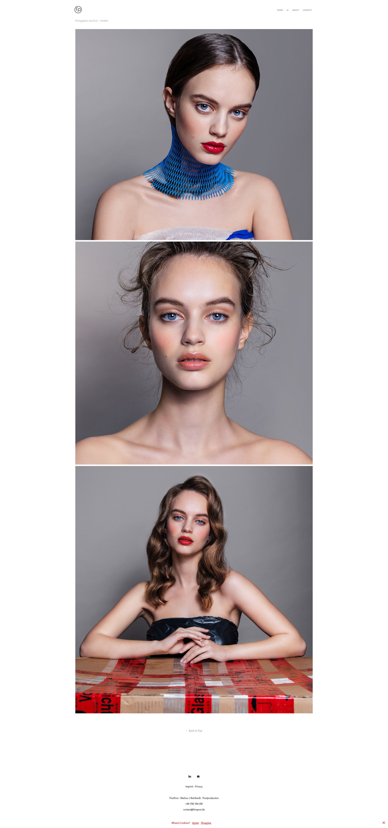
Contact (307, 10)
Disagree (206, 823)
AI (288, 10)
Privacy (199, 786)
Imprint (189, 786)
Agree (195, 823)
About (295, 10)
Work (280, 10)
